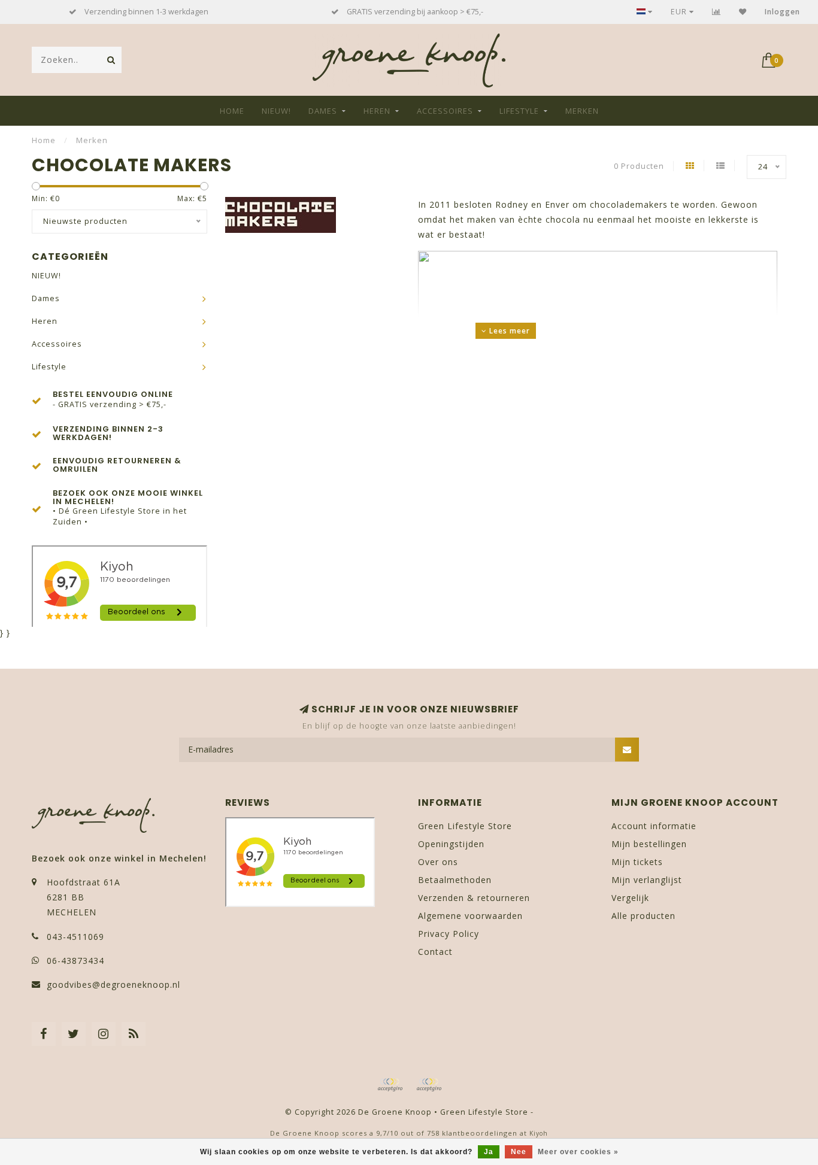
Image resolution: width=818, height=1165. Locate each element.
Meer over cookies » (578, 1152)
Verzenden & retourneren (474, 897)
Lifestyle (519, 110)
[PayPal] (429, 1085)
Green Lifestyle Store (465, 826)
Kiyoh (538, 1133)
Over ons (438, 861)
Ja (488, 1152)
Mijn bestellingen (649, 844)
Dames (322, 110)
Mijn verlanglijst (646, 879)
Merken (582, 110)
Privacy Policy (448, 933)
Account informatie (653, 826)
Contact (435, 951)
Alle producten (643, 915)
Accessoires (445, 110)
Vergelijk (630, 897)
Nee (518, 1152)
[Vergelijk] (716, 12)
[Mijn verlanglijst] (743, 12)
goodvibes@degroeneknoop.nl (113, 984)
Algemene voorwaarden (470, 915)
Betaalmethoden (455, 879)
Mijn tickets (637, 861)
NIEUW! (276, 110)
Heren (376, 110)
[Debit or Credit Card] (390, 1085)
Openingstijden (451, 844)
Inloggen (782, 12)
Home (232, 110)
